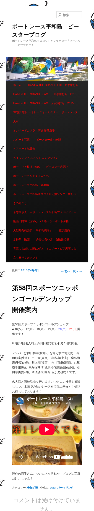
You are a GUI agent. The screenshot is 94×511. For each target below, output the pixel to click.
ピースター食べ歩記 (48, 139)
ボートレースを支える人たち (31, 176)
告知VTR (32, 487)
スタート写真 (21, 139)
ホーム (17, 85)
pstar (53, 487)
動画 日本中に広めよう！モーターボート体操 (41, 221)
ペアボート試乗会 (24, 148)
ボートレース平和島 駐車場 (31, 185)
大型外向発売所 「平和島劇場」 (32, 230)
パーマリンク (65, 487)
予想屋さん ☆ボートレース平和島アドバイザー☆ (44, 212)
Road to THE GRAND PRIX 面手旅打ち (53, 85)
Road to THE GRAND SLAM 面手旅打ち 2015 (44, 94)
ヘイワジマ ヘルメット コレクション (35, 157)
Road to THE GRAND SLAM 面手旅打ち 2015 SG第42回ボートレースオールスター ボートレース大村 (45, 112)
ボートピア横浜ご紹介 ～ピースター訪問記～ (42, 166)
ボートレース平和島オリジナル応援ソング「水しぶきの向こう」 (44, 198)
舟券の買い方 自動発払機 (52, 239)
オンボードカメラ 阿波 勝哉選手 (35, 130)
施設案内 (64, 230)
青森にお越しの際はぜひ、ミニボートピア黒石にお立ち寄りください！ (44, 252)
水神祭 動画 (21, 239)
